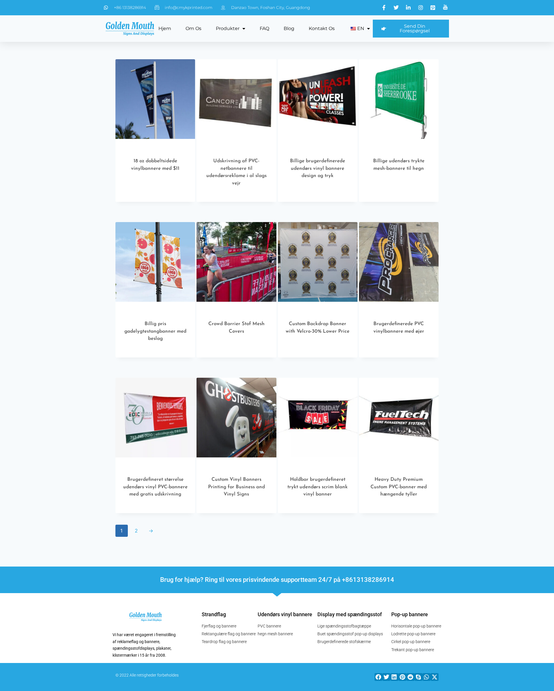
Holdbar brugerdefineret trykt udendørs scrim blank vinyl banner (317, 487)
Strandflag (214, 614)
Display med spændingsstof (349, 614)
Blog (289, 28)
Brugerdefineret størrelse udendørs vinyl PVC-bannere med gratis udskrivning (155, 487)
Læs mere (152, 192)
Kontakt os (322, 28)
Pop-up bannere (409, 614)
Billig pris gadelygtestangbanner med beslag (155, 331)
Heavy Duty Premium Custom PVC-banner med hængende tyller (398, 487)
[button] (379, 677)
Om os (193, 28)
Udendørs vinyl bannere (285, 614)
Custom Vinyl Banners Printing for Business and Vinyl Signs (236, 487)
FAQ (264, 28)
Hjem (164, 28)
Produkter (227, 28)
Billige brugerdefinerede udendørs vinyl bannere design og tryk (317, 168)
